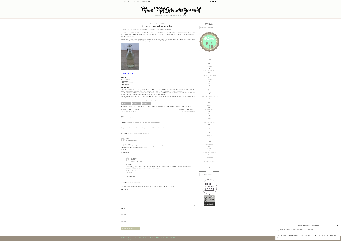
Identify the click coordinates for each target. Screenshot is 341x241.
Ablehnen (306, 236)
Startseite (126, 1)
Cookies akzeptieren (288, 236)
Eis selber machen (209, 131)
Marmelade (209, 157)
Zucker (190, 106)
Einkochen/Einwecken (209, 152)
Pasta (209, 118)
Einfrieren (209, 148)
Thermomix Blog (181, 106)
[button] (337, 226)
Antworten (126, 152)
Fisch (209, 113)
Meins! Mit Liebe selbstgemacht (170, 10)
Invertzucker (140, 106)
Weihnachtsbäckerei (209, 75)
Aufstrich (209, 83)
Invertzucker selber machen (156, 106)
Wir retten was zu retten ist (209, 96)
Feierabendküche (209, 109)
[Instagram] (210, 1)
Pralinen (209, 135)
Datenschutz (154, 237)
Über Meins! (146, 1)
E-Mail (123, 215)
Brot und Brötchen (209, 62)
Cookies (209, 66)
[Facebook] (213, 1)
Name (123, 208)
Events (209, 88)
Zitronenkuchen (187, 110)
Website (123, 221)
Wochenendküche (209, 122)
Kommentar (125, 189)
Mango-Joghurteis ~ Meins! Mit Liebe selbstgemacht (143, 122)
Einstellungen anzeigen (325, 236)
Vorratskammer (209, 144)
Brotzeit (209, 79)
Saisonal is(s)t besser (209, 92)
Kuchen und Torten (209, 70)
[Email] (215, 1)
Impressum (164, 237)
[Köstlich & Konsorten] (209, 205)
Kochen (209, 105)
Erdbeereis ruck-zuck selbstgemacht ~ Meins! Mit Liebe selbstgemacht (149, 128)
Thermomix (171, 106)
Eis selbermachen (129, 106)
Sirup (209, 166)
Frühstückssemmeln (130, 110)
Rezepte (136, 1)
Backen (209, 58)
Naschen (163, 23)
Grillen (209, 101)
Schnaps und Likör (209, 161)
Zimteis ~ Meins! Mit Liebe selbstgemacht (140, 133)
